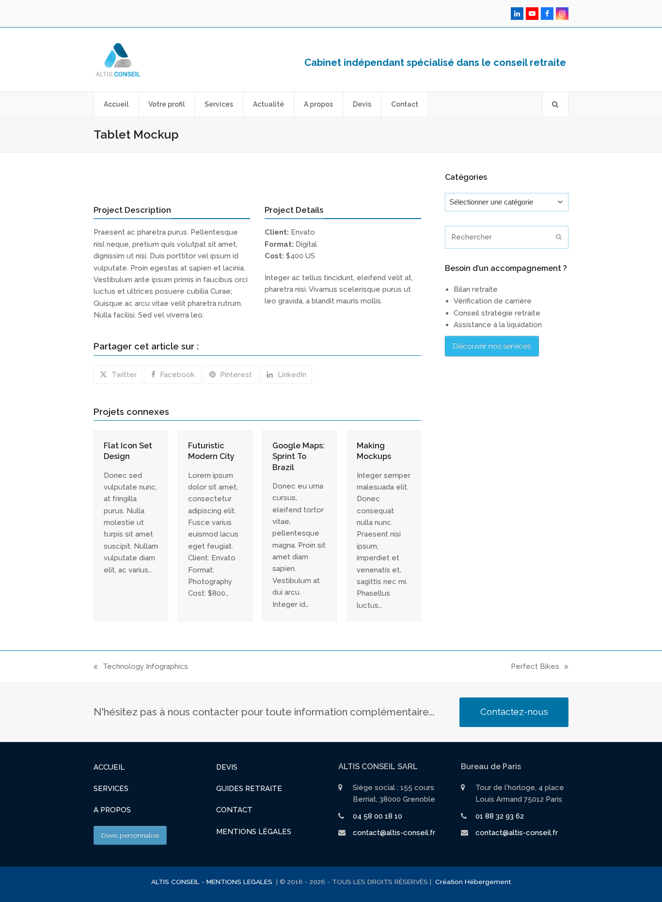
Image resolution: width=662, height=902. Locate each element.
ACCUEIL (109, 767)
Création (449, 882)
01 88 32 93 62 (499, 816)
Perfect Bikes (535, 667)
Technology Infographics (141, 667)
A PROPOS (112, 810)
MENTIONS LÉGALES (253, 831)
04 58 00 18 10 (377, 816)
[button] (555, 104)
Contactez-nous (514, 712)
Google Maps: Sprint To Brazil (298, 456)
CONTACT (234, 810)
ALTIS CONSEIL (175, 882)
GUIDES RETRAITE (249, 788)
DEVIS (226, 767)
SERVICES (111, 788)
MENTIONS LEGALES (240, 882)
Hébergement (488, 882)
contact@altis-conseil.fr (394, 832)
